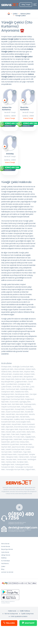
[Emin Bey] (10, 143)
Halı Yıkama (5, 563)
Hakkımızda (12, 611)
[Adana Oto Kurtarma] (10, 97)
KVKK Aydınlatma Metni (19, 616)
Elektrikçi (3, 558)
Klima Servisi (5, 544)
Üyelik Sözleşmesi (27, 614)
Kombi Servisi (5, 546)
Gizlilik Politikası (25, 611)
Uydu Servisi (5, 552)
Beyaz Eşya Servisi (7, 549)
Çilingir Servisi (5, 555)
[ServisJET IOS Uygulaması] (10, 597)
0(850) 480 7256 (21, 516)
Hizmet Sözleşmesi (11, 614)
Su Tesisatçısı (5, 561)
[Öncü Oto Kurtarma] (28, 97)
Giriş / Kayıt (25, 4)
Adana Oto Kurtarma (6, 108)
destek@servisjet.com (22, 527)
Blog (2, 569)
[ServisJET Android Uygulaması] (10, 592)
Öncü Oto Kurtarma (24, 108)
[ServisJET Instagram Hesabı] (19, 507)
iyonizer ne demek (7, 572)
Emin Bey (10, 154)
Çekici (3, 566)
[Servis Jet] (9, 14)
